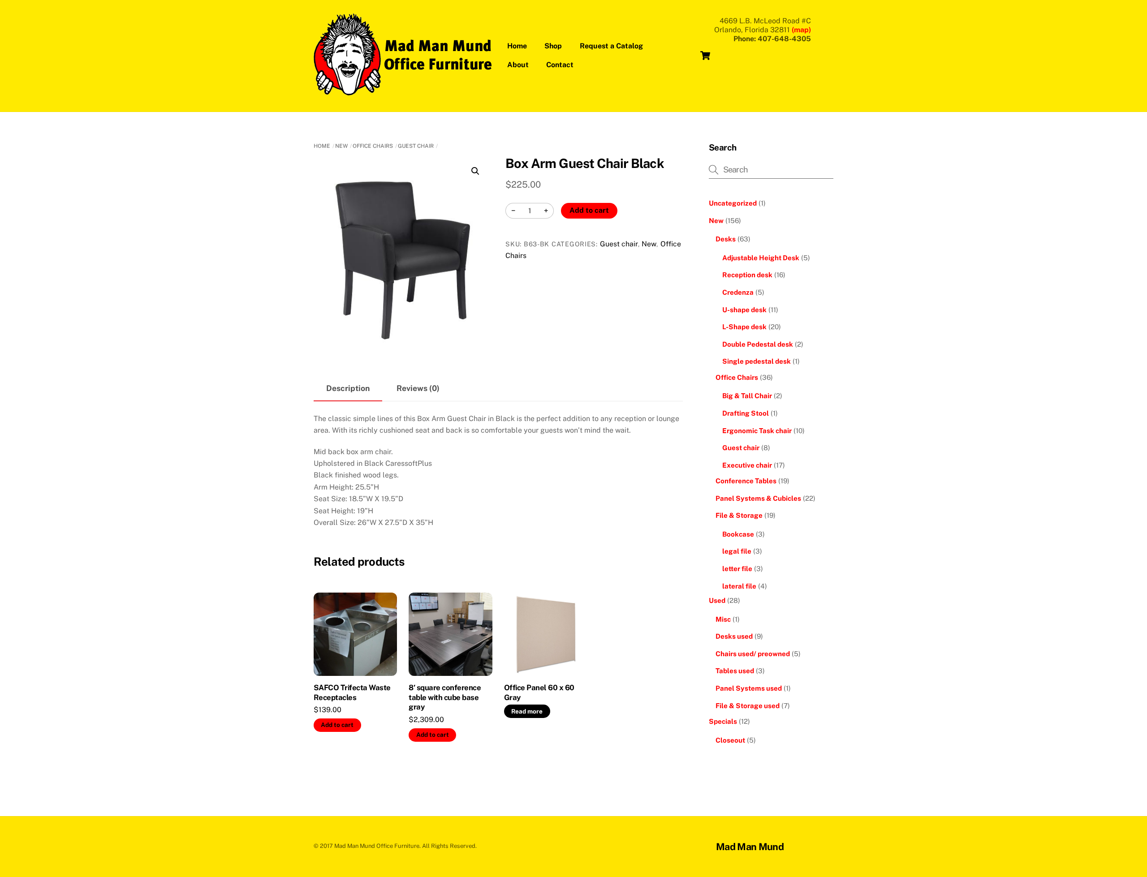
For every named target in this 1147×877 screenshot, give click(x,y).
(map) (801, 30)
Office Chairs (373, 146)
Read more (527, 711)
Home (517, 46)
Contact (560, 64)
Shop (553, 46)
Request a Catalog (611, 46)
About (518, 64)
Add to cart (589, 210)
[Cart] (705, 55)
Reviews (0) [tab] (418, 388)
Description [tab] (348, 388)
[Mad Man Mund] (403, 91)
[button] (475, 171)
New (341, 146)
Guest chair (416, 146)
